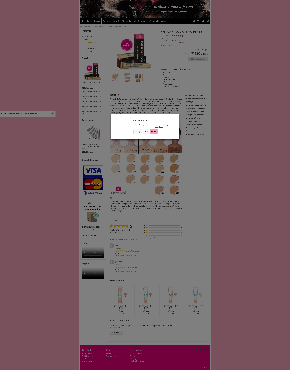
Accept (154, 131)
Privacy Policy (159, 127)
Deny (146, 131)
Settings (138, 131)
